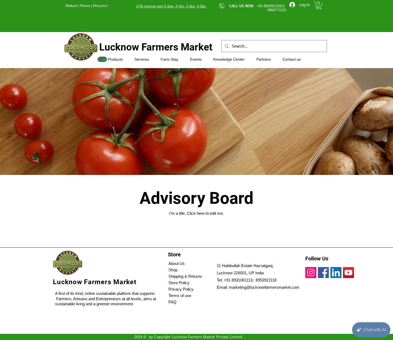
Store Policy (179, 282)
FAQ (172, 302)
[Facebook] (323, 272)
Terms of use (179, 295)
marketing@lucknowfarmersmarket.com (264, 287)
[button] (318, 5)
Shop (173, 270)
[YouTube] (348, 272)
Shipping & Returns (185, 276)
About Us (176, 263)
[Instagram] (310, 272)
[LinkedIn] (335, 272)
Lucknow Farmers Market (156, 47)
